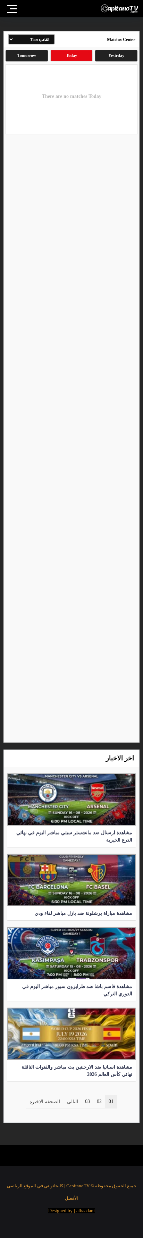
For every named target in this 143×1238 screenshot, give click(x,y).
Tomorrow (26, 55)
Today (71, 55)
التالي (72, 1101)
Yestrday (116, 55)
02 (99, 1101)
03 (87, 1101)
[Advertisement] (71, 438)
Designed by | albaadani (71, 1210)
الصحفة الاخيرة (45, 1101)
